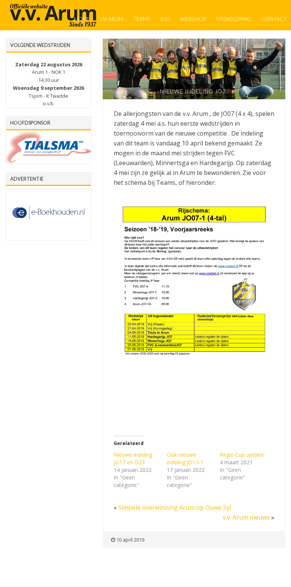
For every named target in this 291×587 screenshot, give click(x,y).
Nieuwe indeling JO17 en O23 (133, 458)
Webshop (193, 19)
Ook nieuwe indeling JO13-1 (185, 458)
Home (82, 19)
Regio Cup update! (242, 454)
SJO (165, 19)
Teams (141, 19)
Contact (274, 19)
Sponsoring (233, 19)
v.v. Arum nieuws (246, 517)
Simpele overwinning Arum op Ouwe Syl (174, 507)
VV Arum (111, 19)
